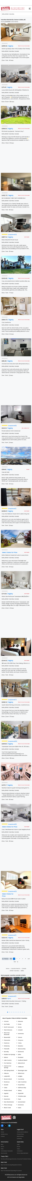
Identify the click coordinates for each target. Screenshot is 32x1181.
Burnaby (6, 1051)
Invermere (21, 1033)
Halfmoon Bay (22, 1087)
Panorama (7, 1040)
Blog (2, 1144)
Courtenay (21, 1079)
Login (18, 1144)
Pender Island (8, 1090)
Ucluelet (20, 1030)
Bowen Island (8, 1079)
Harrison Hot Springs (7, 1066)
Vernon (20, 1037)
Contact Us (19, 1151)
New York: (4, 1162)
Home (2, 1132)
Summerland (21, 1102)
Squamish (20, 1093)
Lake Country (7, 1060)
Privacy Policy (20, 1134)
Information (4, 1142)
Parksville (6, 1049)
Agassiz (6, 1093)
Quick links (20, 1142)
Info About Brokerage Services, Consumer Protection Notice (16, 1159)
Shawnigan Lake (22, 1070)
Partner (3, 1136)
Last (29, 958)
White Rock (21, 1073)
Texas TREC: (4, 1156)
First (11, 958)
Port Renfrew (7, 1063)
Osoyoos (20, 1040)
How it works (4, 1153)
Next (15, 961)
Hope (19, 1099)
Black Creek (7, 1107)
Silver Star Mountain (7, 1033)
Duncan (6, 1096)
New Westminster (9, 1102)
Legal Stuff (20, 1129)
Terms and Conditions (22, 1132)
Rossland (20, 1057)
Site (2, 1129)
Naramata (7, 1099)
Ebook (18, 1146)
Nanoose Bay (21, 1049)
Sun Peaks (7, 1024)
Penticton (6, 1043)
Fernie (19, 1024)
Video (18, 1149)
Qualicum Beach (22, 1060)
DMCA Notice (20, 1136)
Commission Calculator (7, 1151)
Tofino (20, 1043)
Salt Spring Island (9, 1070)
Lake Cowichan (22, 1082)
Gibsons (6, 1073)
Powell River (21, 1085)
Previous (6, 958)
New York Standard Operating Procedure (11, 1170)
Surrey (20, 1027)
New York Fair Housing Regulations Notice (11, 1165)
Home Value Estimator (22, 1153)
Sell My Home (4, 1134)
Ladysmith (7, 1076)
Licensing (19, 1138)
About (2, 1146)
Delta (19, 1054)
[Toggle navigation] (30, 9)
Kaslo (19, 1107)
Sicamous (7, 1082)
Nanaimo (20, 1046)
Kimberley (7, 1046)
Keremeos (21, 1105)
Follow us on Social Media (9, 1122)
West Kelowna (8, 1030)
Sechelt (6, 1085)
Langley (20, 1076)
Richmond (21, 1051)
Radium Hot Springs (9, 1054)
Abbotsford (21, 1063)
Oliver (5, 1087)
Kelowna (20, 1021)
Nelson (6, 1057)
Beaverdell (7, 1037)
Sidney (20, 1090)
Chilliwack (21, 1067)
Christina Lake (22, 1096)
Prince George (8, 1105)
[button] (8, 1012)
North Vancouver (9, 1027)
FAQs (2, 1149)
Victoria (6, 1021)
